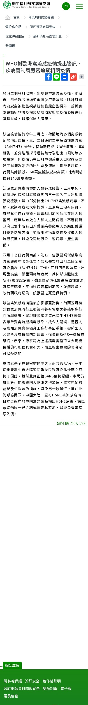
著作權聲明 (52, 681)
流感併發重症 (14, 36)
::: (4, 55)
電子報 (65, 688)
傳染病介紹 (13, 26)
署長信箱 (11, 695)
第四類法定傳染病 (42, 26)
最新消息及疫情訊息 (47, 36)
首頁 (16, 17)
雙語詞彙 (50, 688)
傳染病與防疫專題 (41, 17)
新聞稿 (10, 45)
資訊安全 (32, 681)
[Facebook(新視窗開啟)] (48, 77)
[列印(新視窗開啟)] (64, 77)
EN (66, 6)
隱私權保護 (13, 681)
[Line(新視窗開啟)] (56, 77)
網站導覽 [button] (12, 665)
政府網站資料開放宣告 (22, 688)
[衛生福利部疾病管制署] (27, 4)
